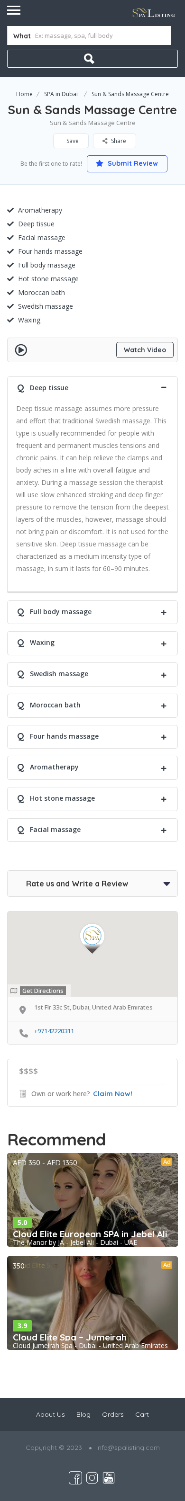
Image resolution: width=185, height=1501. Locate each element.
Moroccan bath (41, 292)
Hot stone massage (48, 278)
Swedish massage (45, 306)
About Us (50, 1414)
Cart (142, 1414)
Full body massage (46, 264)
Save (72, 141)
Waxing (29, 319)
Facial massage (41, 237)
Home (24, 94)
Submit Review (132, 163)
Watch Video (145, 350)
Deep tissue (36, 223)
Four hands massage (50, 251)
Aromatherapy (40, 209)
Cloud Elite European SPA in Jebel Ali (90, 1234)
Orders (113, 1414)
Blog (83, 1414)
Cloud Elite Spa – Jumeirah (70, 1337)
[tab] (92, 386)
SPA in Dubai (61, 94)
